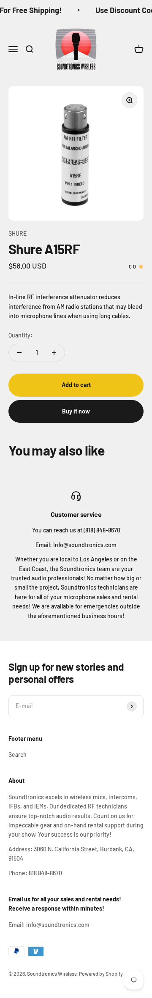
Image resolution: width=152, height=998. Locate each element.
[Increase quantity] (54, 352)
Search (17, 754)
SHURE (17, 233)
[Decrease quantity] (19, 352)
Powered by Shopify (101, 974)
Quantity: (20, 335)
